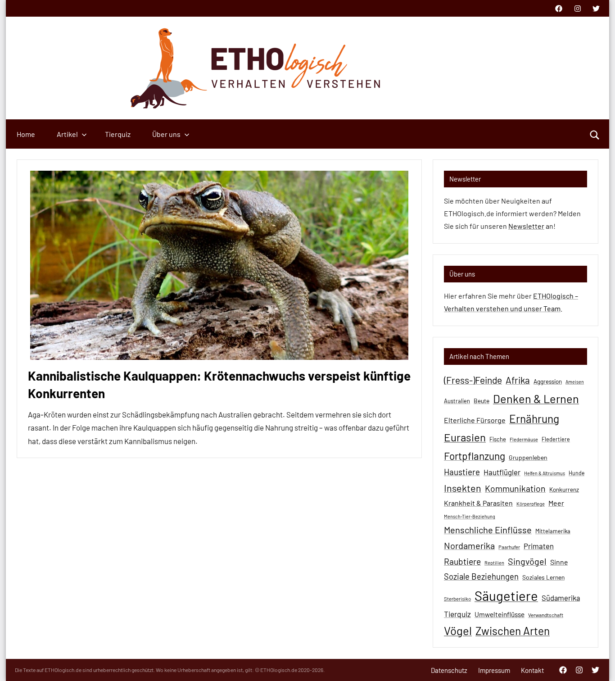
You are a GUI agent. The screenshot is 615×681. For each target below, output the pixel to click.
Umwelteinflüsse (500, 614)
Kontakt (532, 670)
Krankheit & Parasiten (478, 503)
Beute (481, 400)
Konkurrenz (564, 489)
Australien (457, 400)
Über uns (166, 134)
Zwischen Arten (512, 630)
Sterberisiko (457, 599)
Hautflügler (502, 472)
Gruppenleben (528, 457)
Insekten (462, 488)
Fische (497, 439)
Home (26, 134)
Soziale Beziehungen (481, 576)
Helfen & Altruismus (544, 473)
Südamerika (561, 597)
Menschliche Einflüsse (488, 529)
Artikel (67, 134)
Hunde (576, 473)
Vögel (458, 630)
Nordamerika (469, 545)
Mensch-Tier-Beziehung (469, 516)
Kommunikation (515, 488)
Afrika (518, 380)
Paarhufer (509, 547)
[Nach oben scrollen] (596, 662)
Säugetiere (506, 596)
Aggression (548, 381)
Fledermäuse (524, 439)
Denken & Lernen (536, 398)
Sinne (559, 562)
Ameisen (574, 382)
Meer (556, 503)
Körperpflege (530, 504)
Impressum (494, 670)
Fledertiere (556, 439)
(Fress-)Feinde (473, 380)
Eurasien (465, 437)
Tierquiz (118, 134)
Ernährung (534, 418)
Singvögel (527, 561)
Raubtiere (462, 561)
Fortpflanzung (474, 455)
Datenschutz (449, 670)
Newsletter (526, 226)
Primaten (539, 545)
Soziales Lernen (543, 577)
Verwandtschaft (545, 615)
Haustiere (462, 472)
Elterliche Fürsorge (475, 420)
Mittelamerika (552, 531)
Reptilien (494, 563)
